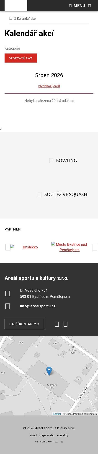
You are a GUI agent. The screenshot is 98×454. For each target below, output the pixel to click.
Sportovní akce (20, 58)
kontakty (62, 435)
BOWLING (66, 160)
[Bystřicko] (28, 247)
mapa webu (46, 435)
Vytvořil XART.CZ (46, 441)
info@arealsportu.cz (38, 306)
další (56, 86)
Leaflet (57, 413)
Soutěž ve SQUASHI (66, 194)
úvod (33, 435)
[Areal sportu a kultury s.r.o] (16, 5)
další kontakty (22, 324)
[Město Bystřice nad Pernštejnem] (69, 247)
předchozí (45, 86)
